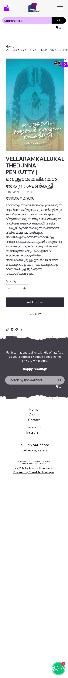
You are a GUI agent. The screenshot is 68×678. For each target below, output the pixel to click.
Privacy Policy (39, 461)
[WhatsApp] (7, 329)
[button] (6, 8)
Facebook (33, 427)
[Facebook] (12, 329)
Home (34, 409)
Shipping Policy (40, 463)
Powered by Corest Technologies (33, 472)
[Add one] (24, 288)
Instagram (34, 432)
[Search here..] (59, 20)
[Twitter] (21, 329)
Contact (34, 420)
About (34, 415)
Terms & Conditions (25, 461)
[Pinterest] (17, 329)
